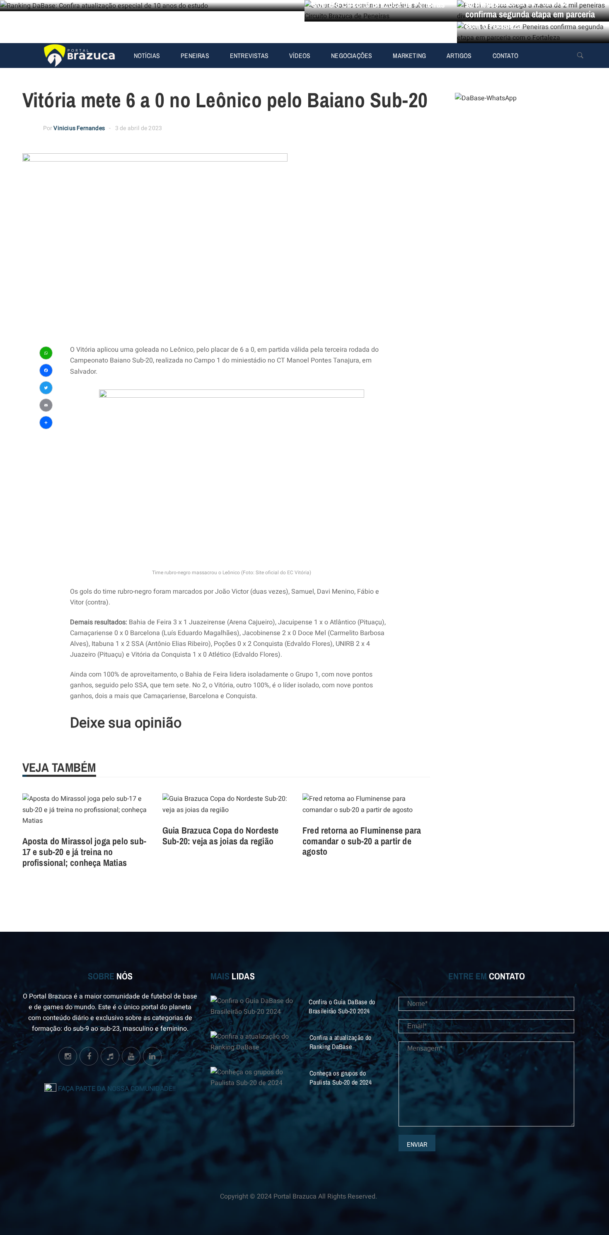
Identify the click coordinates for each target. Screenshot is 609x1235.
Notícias (147, 55)
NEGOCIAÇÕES (351, 55)
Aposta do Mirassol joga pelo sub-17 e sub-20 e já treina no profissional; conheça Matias (84, 852)
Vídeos (299, 55)
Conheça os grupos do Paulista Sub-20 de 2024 (340, 1077)
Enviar (417, 1144)
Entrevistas (249, 55)
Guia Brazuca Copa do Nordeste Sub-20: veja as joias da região (220, 835)
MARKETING (409, 55)
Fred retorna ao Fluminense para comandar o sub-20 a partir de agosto (361, 841)
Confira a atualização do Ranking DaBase (340, 1042)
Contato (505, 55)
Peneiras (195, 55)
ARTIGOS (459, 55)
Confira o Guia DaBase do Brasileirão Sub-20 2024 (342, 1006)
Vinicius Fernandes (79, 128)
